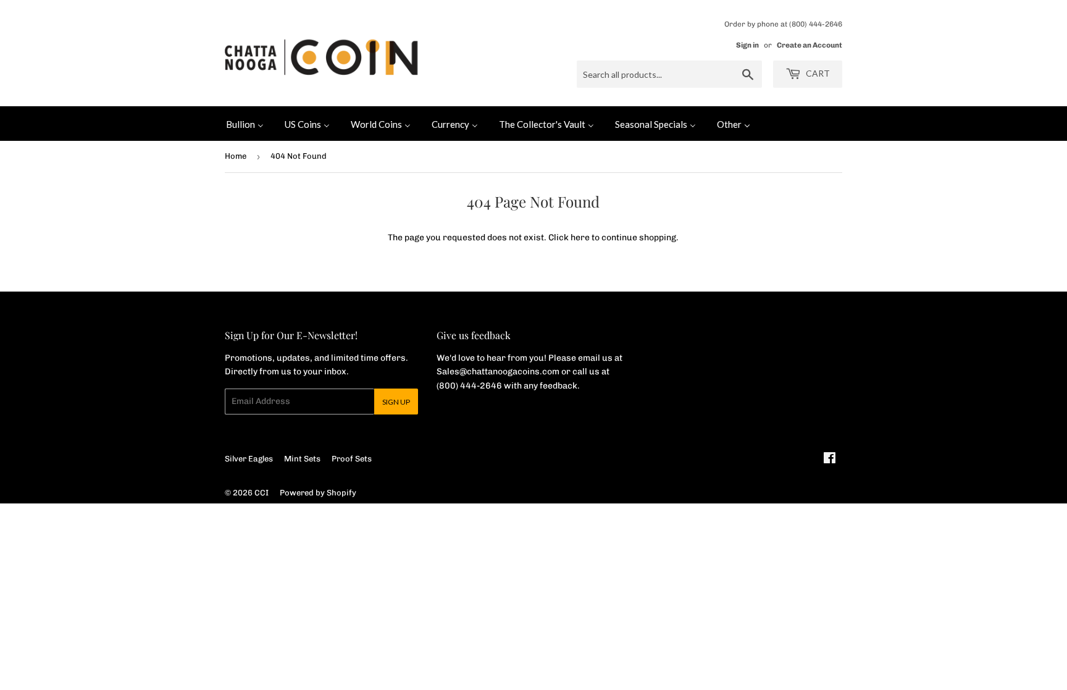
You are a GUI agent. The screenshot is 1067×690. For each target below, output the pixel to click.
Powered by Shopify (318, 492)
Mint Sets (302, 458)
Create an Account (809, 45)
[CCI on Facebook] (829, 460)
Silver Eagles (249, 458)
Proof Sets (352, 458)
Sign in (747, 45)
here (580, 237)
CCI (261, 492)
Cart (817, 73)
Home (235, 156)
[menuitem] (244, 123)
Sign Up (396, 401)
